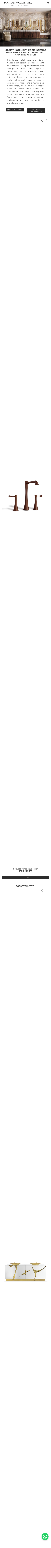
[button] (42, 120)
